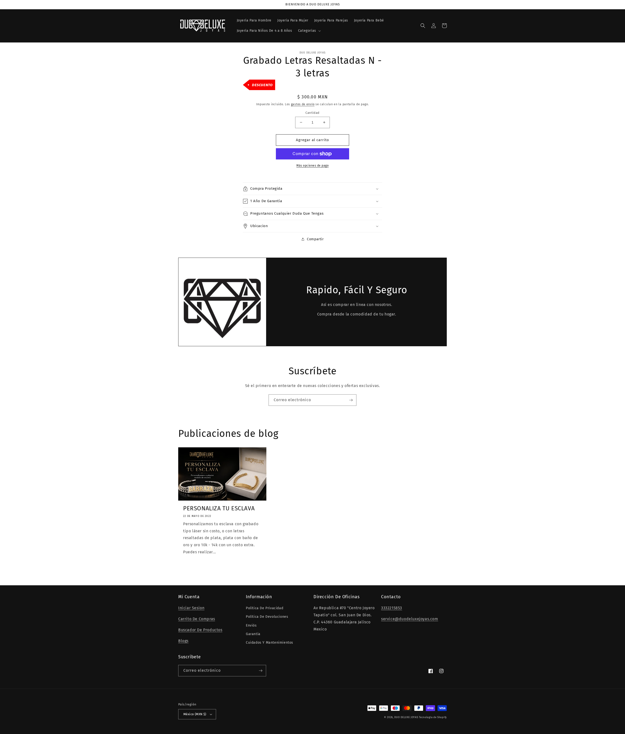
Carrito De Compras (196, 619)
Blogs (183, 641)
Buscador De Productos (200, 630)
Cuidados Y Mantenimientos (269, 642)
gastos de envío (303, 104)
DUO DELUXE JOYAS (406, 717)
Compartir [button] (315, 239)
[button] (309, 31)
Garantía (253, 634)
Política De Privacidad (264, 608)
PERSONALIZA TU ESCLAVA (219, 508)
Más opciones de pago (312, 165)
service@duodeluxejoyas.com (409, 619)
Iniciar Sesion (191, 608)
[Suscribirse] (350, 400)
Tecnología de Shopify (433, 717)
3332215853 (391, 608)
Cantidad (312, 113)
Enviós (251, 625)
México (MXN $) (194, 714)
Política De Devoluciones (267, 617)
